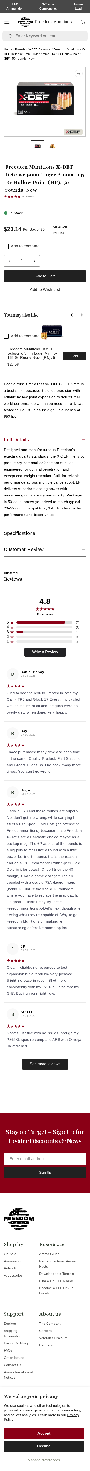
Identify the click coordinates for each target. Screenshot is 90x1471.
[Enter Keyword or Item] (11, 36)
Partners (46, 1345)
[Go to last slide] (72, 315)
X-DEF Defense (39, 49)
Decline (44, 1446)
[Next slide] (81, 315)
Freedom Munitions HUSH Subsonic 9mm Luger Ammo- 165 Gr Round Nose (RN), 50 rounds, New (32, 353)
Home (8, 49)
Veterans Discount (53, 1338)
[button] (7, 22)
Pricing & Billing (16, 1343)
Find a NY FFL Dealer (56, 1281)
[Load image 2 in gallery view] (53, 146)
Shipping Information (13, 1333)
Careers (45, 1331)
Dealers (10, 1323)
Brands (20, 49)
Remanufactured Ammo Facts (57, 1263)
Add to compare (25, 246)
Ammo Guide (49, 1254)
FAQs (8, 1350)
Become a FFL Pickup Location (56, 1290)
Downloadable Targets (56, 1273)
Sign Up (45, 1172)
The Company (50, 1323)
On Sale (10, 1254)
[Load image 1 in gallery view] (37, 146)
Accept (43, 1433)
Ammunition (13, 1261)
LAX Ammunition (14, 6)
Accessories (13, 1275)
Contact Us (12, 1365)
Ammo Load (78, 6)
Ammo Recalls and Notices (18, 1374)
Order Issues (14, 1358)
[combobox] (48, 36)
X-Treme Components (48, 6)
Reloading (12, 1268)
